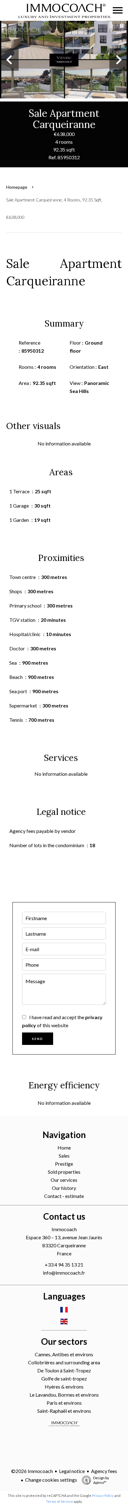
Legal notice (72, 1471)
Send (37, 1039)
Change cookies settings (51, 1480)
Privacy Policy (103, 1495)
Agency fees (104, 1471)
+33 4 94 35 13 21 (64, 1264)
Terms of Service (59, 1501)
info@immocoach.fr (64, 1273)
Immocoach (64, 1229)
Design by (101, 1480)
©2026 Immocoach (32, 1471)
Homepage (16, 187)
